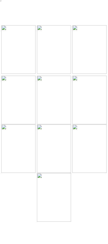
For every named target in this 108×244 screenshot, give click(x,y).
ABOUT (83, 10)
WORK (30, 19)
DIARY (57, 10)
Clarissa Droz (6, 12)
